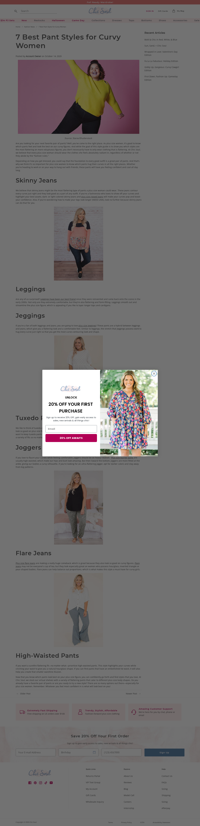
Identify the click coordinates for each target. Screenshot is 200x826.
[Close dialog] (154, 373)
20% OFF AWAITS (71, 438)
